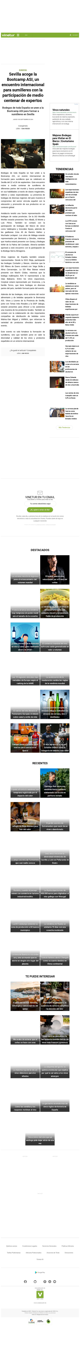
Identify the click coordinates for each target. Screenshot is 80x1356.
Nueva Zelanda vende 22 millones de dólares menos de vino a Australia (72, 381)
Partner (25, 1156)
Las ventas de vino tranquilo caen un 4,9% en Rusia (72, 395)
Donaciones (69, 1253)
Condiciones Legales (29, 1246)
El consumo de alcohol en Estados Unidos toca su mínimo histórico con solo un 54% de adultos (72, 257)
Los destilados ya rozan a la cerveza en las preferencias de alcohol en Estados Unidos (72, 366)
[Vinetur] (40, 1297)
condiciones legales (40, 524)
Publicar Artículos (68, 1246)
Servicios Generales (49, 1246)
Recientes (40, 763)
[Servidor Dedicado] (40, 1321)
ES (26, 35)
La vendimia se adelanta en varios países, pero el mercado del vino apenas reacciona (72, 288)
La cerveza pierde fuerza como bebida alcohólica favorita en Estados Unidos (71, 413)
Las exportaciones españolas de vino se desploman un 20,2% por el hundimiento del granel (72, 272)
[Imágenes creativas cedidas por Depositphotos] (40, 1305)
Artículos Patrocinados (33, 1253)
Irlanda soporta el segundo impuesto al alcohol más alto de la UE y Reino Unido (72, 319)
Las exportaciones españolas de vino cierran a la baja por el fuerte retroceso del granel (72, 194)
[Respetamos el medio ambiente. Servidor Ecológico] (48, 1321)
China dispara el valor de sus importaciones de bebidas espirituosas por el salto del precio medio (71, 304)
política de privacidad (51, 524)
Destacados (40, 550)
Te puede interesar (40, 976)
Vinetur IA (40, 1259)
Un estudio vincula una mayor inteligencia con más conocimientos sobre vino (72, 179)
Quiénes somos (11, 1246)
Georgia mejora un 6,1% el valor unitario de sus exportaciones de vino (72, 351)
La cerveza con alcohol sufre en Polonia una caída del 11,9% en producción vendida (71, 335)
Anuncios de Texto (53, 1253)
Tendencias (64, 169)
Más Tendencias (64, 427)
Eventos (23, 70)
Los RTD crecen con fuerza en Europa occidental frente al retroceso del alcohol (72, 225)
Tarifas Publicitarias (13, 1253)
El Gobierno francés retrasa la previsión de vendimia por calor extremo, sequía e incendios (72, 241)
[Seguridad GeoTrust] (31, 1321)
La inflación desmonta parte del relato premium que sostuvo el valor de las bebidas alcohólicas (71, 210)
